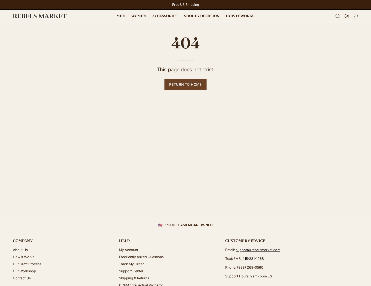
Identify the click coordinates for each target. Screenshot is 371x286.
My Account (128, 250)
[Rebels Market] (40, 16)
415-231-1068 (253, 258)
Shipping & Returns (134, 278)
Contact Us (22, 278)
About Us (20, 250)
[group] (185, 4)
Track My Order (131, 264)
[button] (202, 16)
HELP (124, 240)
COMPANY (23, 240)
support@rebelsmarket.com (258, 250)
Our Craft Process (27, 264)
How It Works (23, 257)
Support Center (131, 271)
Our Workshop (24, 271)
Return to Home (185, 84)
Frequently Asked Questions (141, 257)
